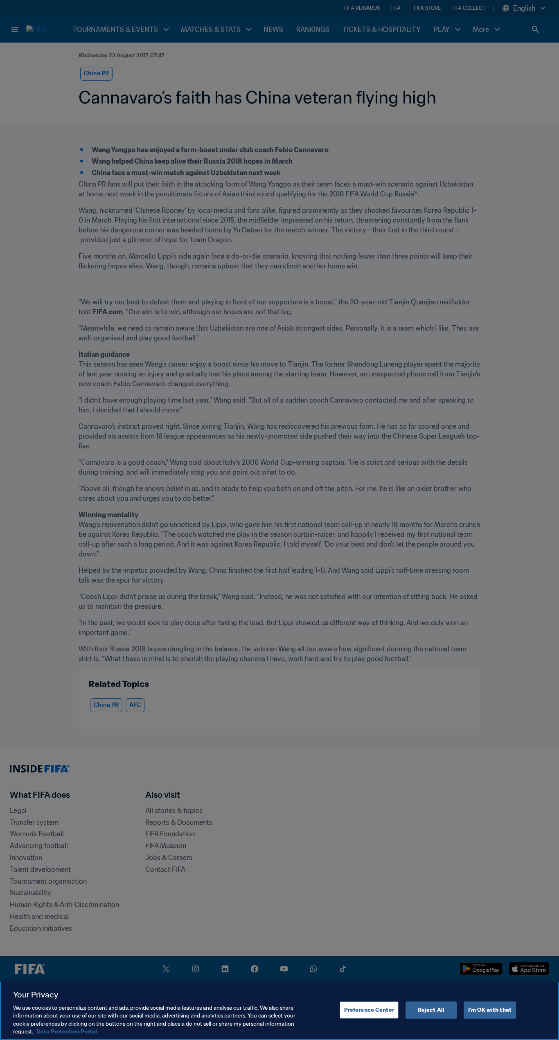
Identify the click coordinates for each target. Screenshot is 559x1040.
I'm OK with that (490, 1009)
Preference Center (369, 1009)
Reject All (431, 1009)
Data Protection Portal (66, 1031)
